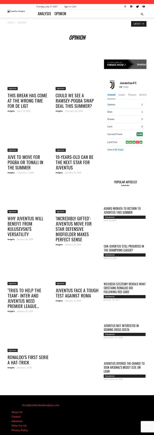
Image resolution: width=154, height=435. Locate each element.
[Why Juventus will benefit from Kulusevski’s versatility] (29, 197)
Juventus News (144, 64)
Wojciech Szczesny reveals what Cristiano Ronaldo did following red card (125, 288)
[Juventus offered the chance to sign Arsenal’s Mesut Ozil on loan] (125, 352)
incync (11, 111)
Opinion (60, 13)
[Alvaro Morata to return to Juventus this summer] (125, 197)
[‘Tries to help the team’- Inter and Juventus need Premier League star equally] (29, 269)
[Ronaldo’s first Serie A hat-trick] (29, 336)
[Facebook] (125, 6)
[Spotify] (131, 6)
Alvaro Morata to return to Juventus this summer (122, 210)
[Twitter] (137, 6)
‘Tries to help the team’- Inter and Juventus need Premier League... (24, 298)
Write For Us (18, 425)
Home (11, 22)
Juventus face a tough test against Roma (77, 293)
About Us (16, 412)
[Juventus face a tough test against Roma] (77, 269)
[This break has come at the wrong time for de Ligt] (29, 74)
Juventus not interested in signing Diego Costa (121, 327)
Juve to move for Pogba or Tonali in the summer (25, 162)
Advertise (17, 421)
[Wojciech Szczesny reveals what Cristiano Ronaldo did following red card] (125, 273)
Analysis (44, 13)
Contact (16, 416)
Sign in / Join (70, 6)
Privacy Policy (19, 430)
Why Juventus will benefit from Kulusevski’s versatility (25, 226)
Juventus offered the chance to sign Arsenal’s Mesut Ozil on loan (124, 367)
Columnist (110, 217)
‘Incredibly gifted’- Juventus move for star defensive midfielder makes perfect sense (74, 229)
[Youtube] (143, 6)
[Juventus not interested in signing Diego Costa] (125, 314)
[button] (141, 14)
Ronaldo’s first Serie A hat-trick (28, 360)
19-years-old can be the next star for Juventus (74, 162)
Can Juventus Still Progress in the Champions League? (124, 248)
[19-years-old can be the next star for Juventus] (77, 136)
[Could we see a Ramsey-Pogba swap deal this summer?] (77, 74)
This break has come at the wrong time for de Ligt (27, 100)
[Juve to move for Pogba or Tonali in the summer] (29, 136)
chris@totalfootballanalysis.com (40, 405)
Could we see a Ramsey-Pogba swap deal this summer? (75, 100)
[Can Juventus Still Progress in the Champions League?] (125, 235)
